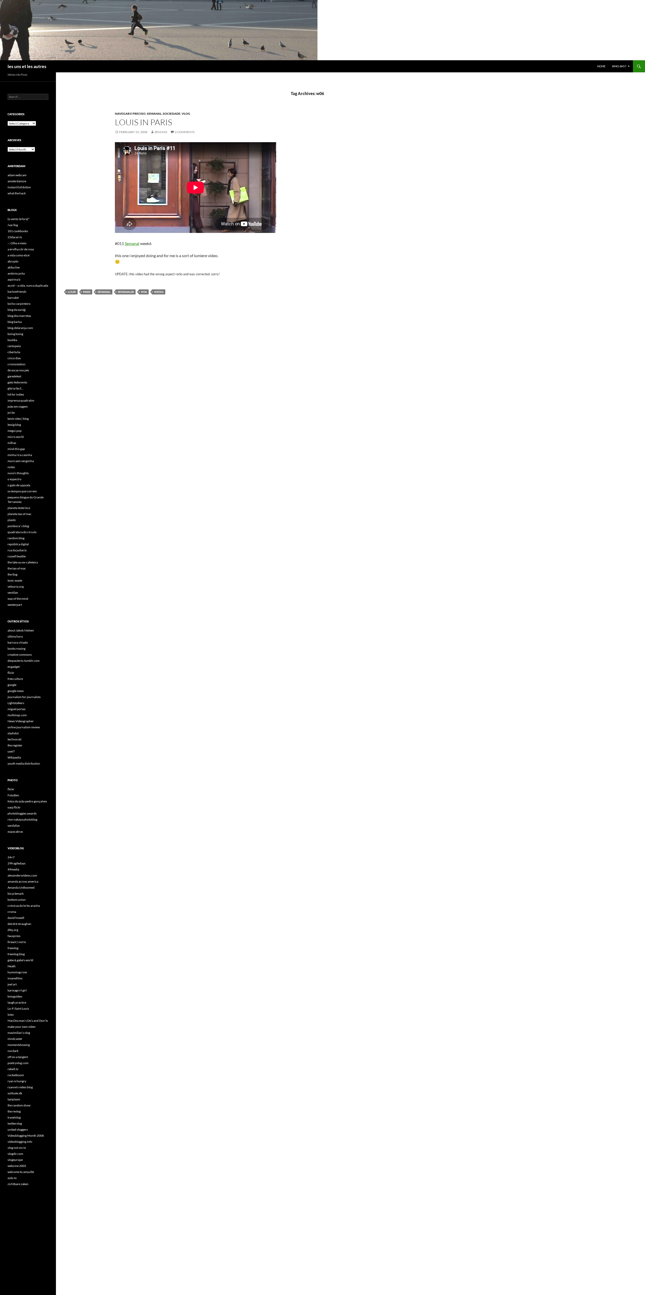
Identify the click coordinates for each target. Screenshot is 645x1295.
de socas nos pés (18, 370)
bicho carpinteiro (19, 304)
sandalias (14, 825)
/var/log (13, 225)
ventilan (13, 592)
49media (13, 869)
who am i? (619, 66)
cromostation (16, 364)
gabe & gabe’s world (20, 960)
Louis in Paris (143, 122)
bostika (12, 340)
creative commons (20, 654)
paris (86, 291)
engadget (14, 667)
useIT (11, 751)
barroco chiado (18, 642)
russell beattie (17, 556)
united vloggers (18, 1129)
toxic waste (15, 580)
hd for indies (16, 394)
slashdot (13, 733)
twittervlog (15, 1123)
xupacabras (15, 831)
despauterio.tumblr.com (24, 660)
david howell (16, 918)
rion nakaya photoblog (22, 819)
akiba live (14, 267)
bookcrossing (16, 648)
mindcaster (15, 1039)
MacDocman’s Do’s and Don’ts (28, 1020)
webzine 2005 (17, 1166)
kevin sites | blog (18, 418)
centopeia (14, 346)
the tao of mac (17, 568)
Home (601, 66)
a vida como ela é (18, 255)
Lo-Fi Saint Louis (18, 1008)
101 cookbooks (18, 231)
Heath (12, 966)
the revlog (14, 1111)
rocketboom (16, 1075)
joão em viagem (18, 406)
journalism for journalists (24, 697)
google (12, 685)
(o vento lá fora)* (18, 219)
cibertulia (14, 352)
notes (11, 467)
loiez (11, 1014)
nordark (13, 1051)
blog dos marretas (19, 316)
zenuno (160, 132)
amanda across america (23, 881)
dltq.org (13, 930)
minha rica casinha (20, 455)
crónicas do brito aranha (24, 906)
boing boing (15, 334)
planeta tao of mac (19, 514)
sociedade (171, 113)
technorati (14, 739)
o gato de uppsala (19, 485)
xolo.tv (12, 1178)
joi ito (11, 412)
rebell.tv (13, 1069)
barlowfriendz (17, 291)
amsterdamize (17, 181)
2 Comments (185, 132)
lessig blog (14, 425)
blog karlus (15, 322)
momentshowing (19, 1045)
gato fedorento (17, 382)
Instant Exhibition (19, 187)
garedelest (14, 376)
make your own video (22, 1027)
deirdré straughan (19, 924)
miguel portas (16, 709)
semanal (154, 113)
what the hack (17, 193)
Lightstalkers (16, 703)
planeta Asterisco (19, 508)
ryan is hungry (17, 1081)
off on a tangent (18, 1057)
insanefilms (15, 978)
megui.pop (15, 431)
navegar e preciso (130, 113)
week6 (159, 291)
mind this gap (16, 449)
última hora (15, 636)
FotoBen (13, 795)
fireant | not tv (17, 942)
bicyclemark (16, 893)
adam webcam (17, 175)
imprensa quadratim (21, 400)
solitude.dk (15, 1093)
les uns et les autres (27, 66)
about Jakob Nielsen (21, 630)
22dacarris (15, 237)
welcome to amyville (21, 1172)
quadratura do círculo (22, 532)
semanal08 (126, 291)
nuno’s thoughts (18, 473)
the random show (19, 1105)
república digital (18, 544)
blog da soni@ (17, 310)
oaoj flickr (14, 807)
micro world (16, 437)
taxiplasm (14, 1099)
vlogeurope (15, 1160)
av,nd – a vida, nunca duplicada (28, 285)
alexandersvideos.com (22, 875)
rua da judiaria (17, 550)
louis (72, 291)
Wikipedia (14, 757)
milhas (12, 443)
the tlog (12, 574)
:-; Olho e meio (17, 243)
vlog (186, 113)
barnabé (13, 297)
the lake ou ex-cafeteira (23, 562)
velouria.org (16, 586)
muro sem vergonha (21, 461)
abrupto (13, 261)
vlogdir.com (15, 1154)
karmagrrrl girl (17, 990)
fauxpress (14, 936)
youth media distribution (24, 763)
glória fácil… (15, 388)
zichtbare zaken (18, 1184)
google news (16, 691)
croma (12, 912)
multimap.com (17, 715)
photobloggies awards (22, 813)
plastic (12, 520)
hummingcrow (17, 972)
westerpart (15, 605)
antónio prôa (16, 273)
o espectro (14, 479)
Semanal (132, 243)
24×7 (11, 857)
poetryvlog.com (18, 1063)
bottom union (17, 899)
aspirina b (14, 279)
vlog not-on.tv (17, 1148)
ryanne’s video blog (20, 1087)
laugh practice (17, 1002)
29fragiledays (16, 863)
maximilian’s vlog (19, 1033)
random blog (16, 538)
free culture (15, 679)
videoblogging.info (20, 1141)
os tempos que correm (22, 491)
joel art (12, 984)
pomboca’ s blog (18, 526)
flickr (11, 673)
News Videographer (21, 721)
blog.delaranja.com (20, 328)
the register (15, 745)
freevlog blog (16, 954)
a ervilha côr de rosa (21, 249)
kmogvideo (15, 996)
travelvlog (14, 1117)
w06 (144, 291)
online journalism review (24, 727)
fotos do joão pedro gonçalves (27, 801)
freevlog (13, 948)
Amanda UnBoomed (21, 887)
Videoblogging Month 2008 (26, 1135)
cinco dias (14, 358)
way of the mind (18, 598)
